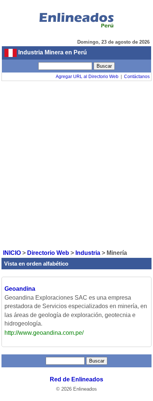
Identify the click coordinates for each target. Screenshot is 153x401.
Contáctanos (137, 76)
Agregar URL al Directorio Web (87, 76)
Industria (87, 253)
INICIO (12, 253)
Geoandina (19, 289)
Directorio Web (48, 253)
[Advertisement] (76, 164)
